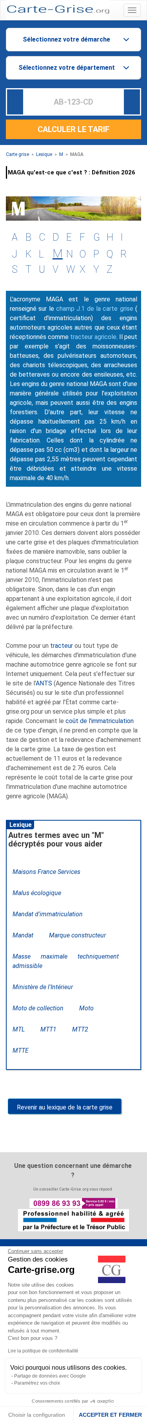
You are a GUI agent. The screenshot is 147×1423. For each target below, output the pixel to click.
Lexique (44, 154)
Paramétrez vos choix (37, 1383)
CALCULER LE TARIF (73, 129)
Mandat (23, 935)
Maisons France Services (46, 872)
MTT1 (48, 1029)
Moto (86, 1008)
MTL (19, 1029)
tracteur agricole (93, 337)
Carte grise (17, 154)
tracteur (61, 645)
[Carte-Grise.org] (58, 9)
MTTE (21, 1050)
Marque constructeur (77, 935)
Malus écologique (37, 893)
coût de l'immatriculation (99, 721)
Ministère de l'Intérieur (43, 987)
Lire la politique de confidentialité (43, 1351)
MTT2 (80, 1029)
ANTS (44, 683)
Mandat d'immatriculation (48, 914)
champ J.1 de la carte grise (94, 308)
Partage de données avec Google (50, 1376)
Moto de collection (38, 1008)
